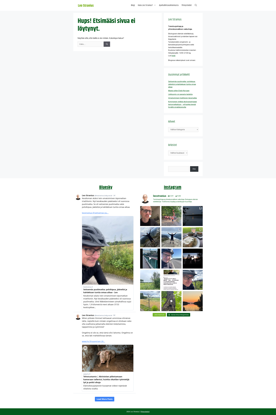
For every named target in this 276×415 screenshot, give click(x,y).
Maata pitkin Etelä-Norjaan (178, 91)
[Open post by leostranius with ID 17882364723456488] (150, 280)
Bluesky (105, 187)
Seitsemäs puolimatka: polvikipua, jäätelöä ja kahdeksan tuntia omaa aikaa (182, 84)
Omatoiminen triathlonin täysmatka (182, 98)
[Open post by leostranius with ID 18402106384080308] (171, 259)
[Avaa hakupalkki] (195, 5)
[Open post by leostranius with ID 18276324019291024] (193, 216)
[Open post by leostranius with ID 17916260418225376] (150, 237)
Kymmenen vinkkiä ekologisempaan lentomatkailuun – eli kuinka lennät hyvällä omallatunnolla (182, 104)
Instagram (172, 187)
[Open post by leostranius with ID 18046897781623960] (193, 280)
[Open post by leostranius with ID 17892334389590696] (150, 259)
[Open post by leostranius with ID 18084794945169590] (193, 259)
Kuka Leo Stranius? (145, 5)
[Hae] (107, 44)
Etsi (194, 169)
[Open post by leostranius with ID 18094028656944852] (193, 301)
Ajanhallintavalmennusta (169, 5)
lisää (173, 56)
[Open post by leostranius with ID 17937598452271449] (171, 280)
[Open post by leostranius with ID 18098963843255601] (193, 237)
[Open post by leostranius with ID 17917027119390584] (150, 301)
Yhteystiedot (187, 5)
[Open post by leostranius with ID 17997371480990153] (150, 216)
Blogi (133, 5)
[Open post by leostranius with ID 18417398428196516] (171, 237)
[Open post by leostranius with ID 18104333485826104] (171, 301)
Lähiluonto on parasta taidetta (180, 94)
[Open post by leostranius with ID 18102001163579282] (171, 216)
